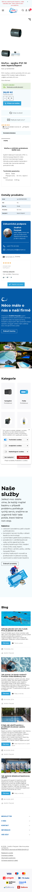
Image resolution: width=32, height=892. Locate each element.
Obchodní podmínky (8, 858)
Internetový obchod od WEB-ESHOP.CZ (15, 849)
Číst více (6, 643)
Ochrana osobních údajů (9, 860)
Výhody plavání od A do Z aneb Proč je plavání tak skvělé (14, 630)
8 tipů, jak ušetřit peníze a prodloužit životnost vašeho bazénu (13, 727)
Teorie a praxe (18, 643)
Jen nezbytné (9, 457)
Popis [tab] (6, 140)
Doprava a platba (7, 855)
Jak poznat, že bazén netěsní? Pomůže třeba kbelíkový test (13, 675)
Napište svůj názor (17, 284)
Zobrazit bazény (9, 331)
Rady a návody (19, 693)
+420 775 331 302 (13, 246)
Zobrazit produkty (10, 563)
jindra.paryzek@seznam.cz (16, 250)
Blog (4, 607)
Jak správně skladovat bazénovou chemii (15, 777)
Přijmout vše (23, 457)
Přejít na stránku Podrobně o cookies (16, 460)
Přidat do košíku (13, 103)
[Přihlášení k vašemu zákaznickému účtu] (26, 10)
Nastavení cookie (7, 853)
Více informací (5, 80)
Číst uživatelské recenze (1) (12, 127)
